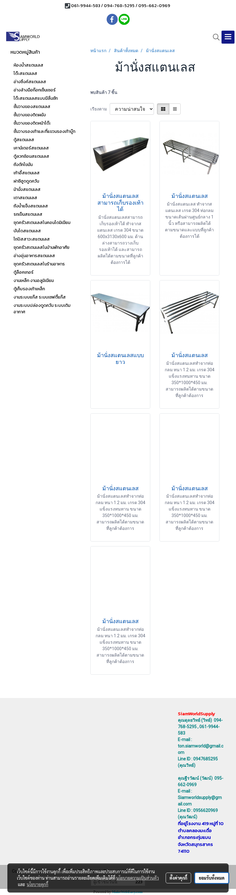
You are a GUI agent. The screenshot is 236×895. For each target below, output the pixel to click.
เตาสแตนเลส (25, 198)
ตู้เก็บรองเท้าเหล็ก (29, 289)
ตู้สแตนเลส (24, 140)
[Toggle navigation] (228, 37)
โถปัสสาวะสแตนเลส (32, 239)
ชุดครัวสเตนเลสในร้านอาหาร (39, 264)
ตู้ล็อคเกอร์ (23, 272)
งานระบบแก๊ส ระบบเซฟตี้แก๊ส (40, 297)
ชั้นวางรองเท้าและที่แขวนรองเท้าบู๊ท (44, 131)
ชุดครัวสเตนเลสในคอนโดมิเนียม (42, 222)
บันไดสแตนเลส (27, 231)
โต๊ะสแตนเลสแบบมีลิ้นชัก (36, 98)
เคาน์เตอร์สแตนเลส (31, 148)
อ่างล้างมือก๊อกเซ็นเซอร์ (35, 90)
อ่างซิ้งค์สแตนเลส (30, 82)
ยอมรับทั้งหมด (212, 878)
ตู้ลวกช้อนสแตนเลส (31, 156)
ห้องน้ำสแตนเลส (28, 65)
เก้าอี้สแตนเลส (27, 173)
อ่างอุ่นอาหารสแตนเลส (34, 256)
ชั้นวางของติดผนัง (30, 115)
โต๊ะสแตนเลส (25, 73)
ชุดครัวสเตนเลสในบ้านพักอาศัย (41, 247)
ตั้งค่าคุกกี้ (178, 878)
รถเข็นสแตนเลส (28, 214)
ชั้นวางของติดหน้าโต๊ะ (32, 123)
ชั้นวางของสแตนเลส (32, 106)
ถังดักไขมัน (23, 164)
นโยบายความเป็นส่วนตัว (137, 878)
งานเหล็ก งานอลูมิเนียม (34, 280)
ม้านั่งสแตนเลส (27, 189)
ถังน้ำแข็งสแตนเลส (31, 206)
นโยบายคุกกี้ (37, 884)
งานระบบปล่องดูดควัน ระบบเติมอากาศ (42, 308)
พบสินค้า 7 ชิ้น (103, 92)
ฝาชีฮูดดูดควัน (26, 181)
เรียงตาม (100, 108)
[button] (214, 37)
